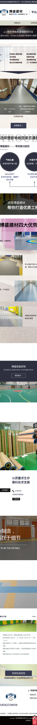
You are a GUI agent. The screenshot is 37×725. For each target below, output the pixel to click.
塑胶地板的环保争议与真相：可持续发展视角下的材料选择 (19, 650)
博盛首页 (17, 23)
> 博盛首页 (32, 695)
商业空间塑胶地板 (16, 62)
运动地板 (13, 57)
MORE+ (34, 616)
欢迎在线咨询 (18, 673)
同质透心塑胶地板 (16, 54)
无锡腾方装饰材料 (13, 713)
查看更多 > (18, 375)
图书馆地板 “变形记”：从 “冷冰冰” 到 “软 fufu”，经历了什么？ (19, 639)
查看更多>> (18, 126)
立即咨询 (16, 499)
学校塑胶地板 (14, 60)
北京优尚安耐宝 (24, 713)
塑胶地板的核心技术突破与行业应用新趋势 (16, 654)
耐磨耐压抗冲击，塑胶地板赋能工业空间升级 (16, 635)
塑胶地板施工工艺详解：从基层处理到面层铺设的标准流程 (19, 644)
